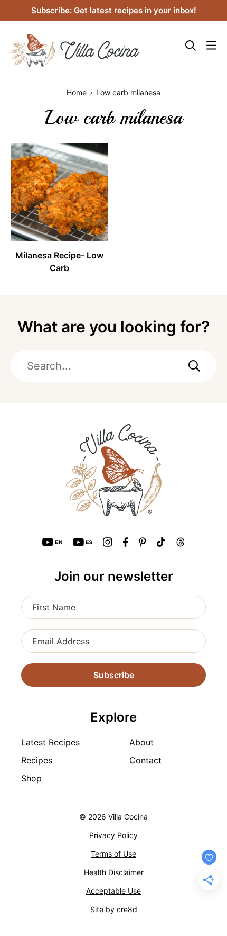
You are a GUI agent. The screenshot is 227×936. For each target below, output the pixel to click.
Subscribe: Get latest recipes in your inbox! (113, 10)
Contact (145, 760)
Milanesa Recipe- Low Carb (59, 261)
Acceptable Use (113, 890)
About (141, 742)
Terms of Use (113, 853)
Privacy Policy (113, 835)
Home (77, 92)
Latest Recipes (50, 742)
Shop (31, 778)
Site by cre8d (113, 909)
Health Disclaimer (114, 872)
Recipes (36, 760)
